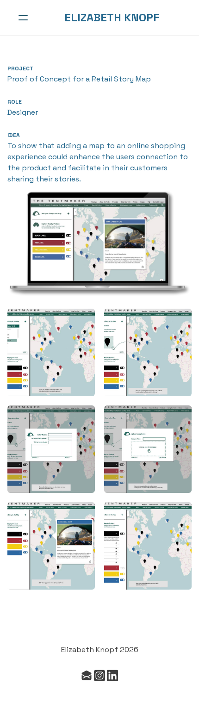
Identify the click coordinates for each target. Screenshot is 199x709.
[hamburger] (23, 17)
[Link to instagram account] (99, 675)
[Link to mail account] (86, 675)
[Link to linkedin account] (112, 675)
